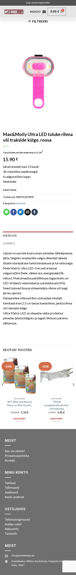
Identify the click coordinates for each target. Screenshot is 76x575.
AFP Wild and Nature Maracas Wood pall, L (19, 403)
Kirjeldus (10, 235)
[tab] (38, 235)
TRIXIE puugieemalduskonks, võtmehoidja (56, 405)
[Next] (73, 392)
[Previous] (3, 392)
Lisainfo (9, 243)
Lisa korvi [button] (19, 418)
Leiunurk (21, 203)
